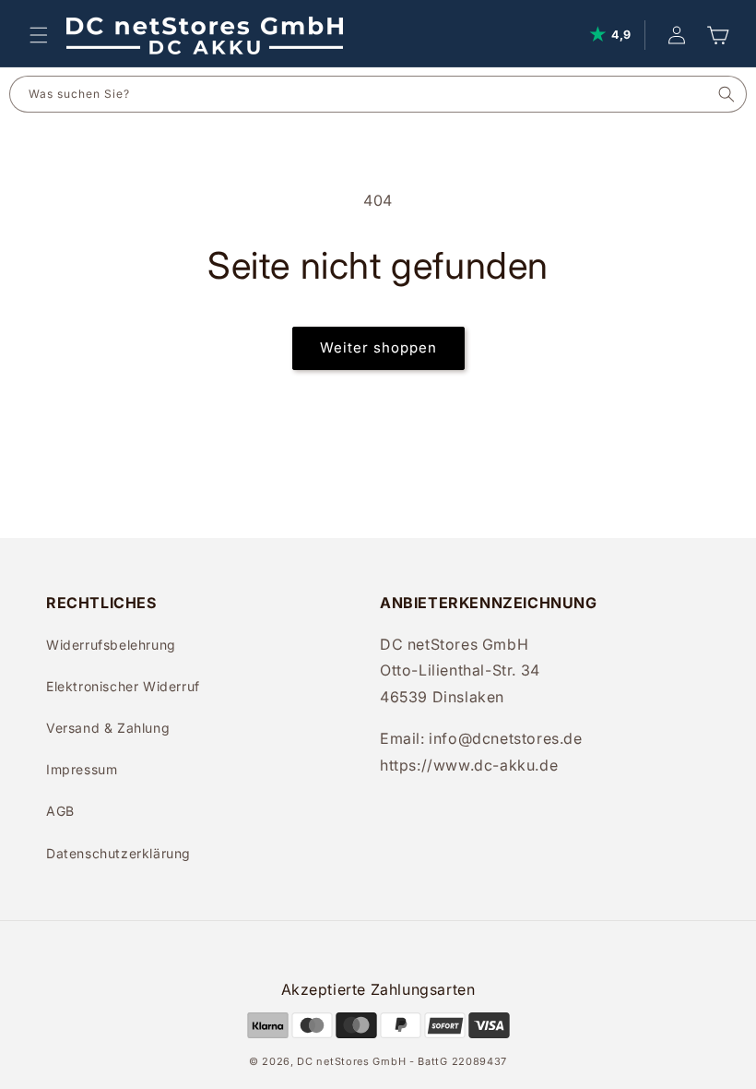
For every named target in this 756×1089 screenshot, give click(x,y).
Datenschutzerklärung (118, 853)
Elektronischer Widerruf (123, 686)
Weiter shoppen (378, 347)
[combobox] (358, 94)
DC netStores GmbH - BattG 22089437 (402, 1061)
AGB (60, 811)
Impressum (81, 769)
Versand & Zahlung (108, 728)
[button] (38, 35)
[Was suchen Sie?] (726, 94)
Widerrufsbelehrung (111, 644)
